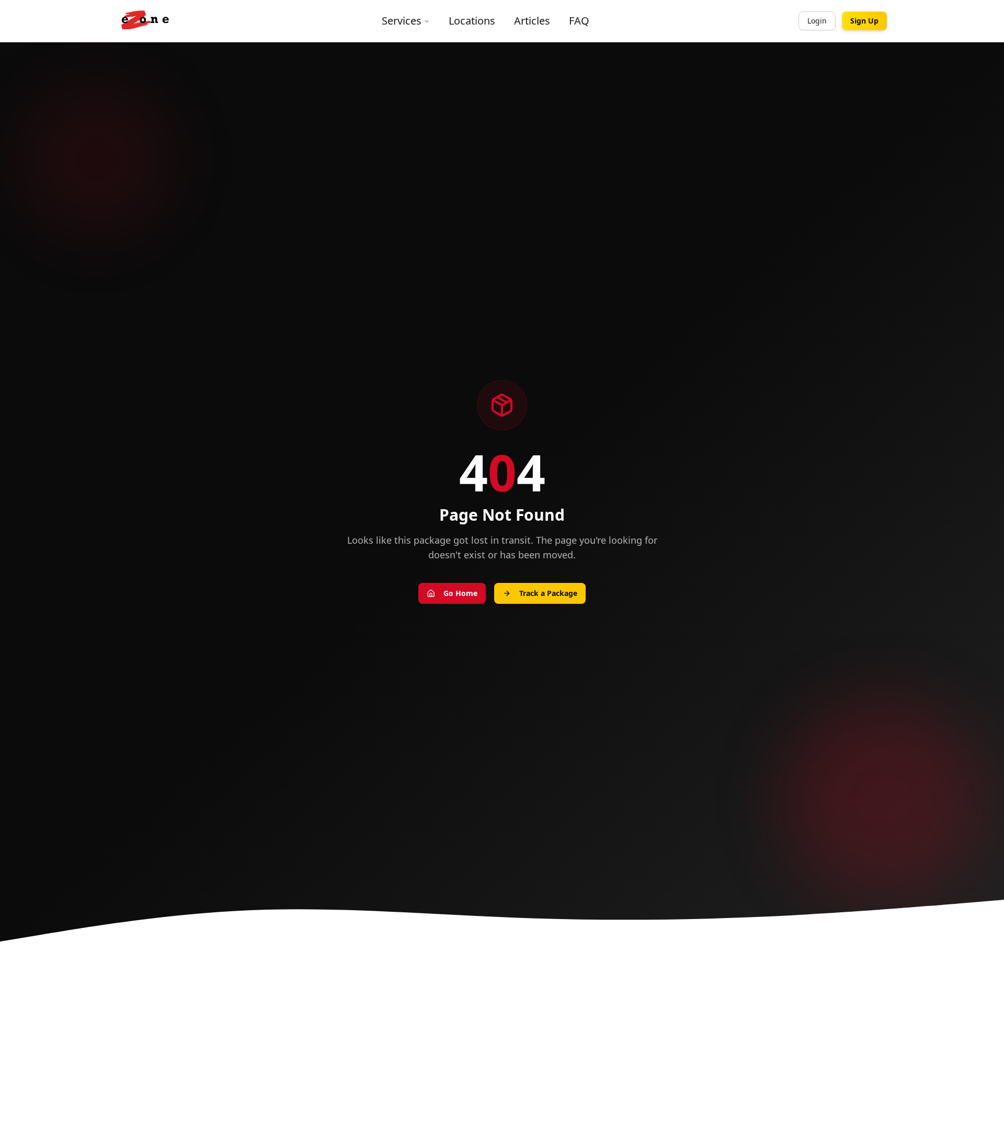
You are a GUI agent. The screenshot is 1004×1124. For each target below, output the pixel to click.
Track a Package (548, 593)
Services (401, 21)
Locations (472, 21)
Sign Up (864, 21)
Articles (532, 21)
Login (817, 21)
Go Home (460, 593)
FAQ (579, 21)
